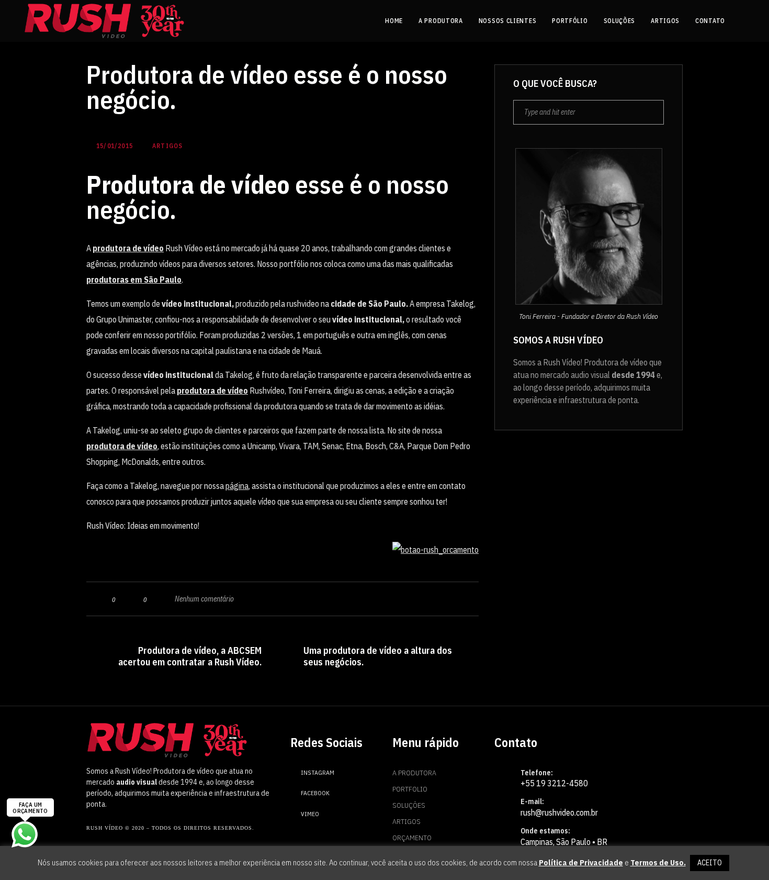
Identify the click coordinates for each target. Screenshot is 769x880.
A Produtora (414, 772)
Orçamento (412, 837)
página (236, 486)
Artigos (406, 821)
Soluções (408, 805)
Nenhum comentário (204, 599)
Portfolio (409, 789)
